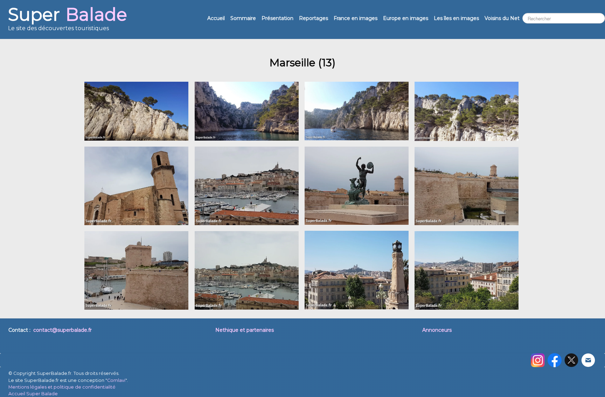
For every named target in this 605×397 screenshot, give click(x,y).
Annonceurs (437, 330)
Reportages (313, 18)
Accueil (216, 18)
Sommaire (243, 18)
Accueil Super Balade (33, 393)
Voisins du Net (502, 18)
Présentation (277, 18)
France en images (355, 18)
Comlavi (116, 380)
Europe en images (405, 18)
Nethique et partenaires (244, 330)
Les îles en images (456, 18)
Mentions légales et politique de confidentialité (62, 387)
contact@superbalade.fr (62, 330)
